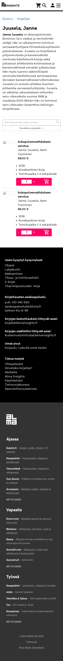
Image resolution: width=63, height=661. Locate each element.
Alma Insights (15, 376)
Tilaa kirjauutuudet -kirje (22, 286)
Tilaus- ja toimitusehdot (22, 277)
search (44, 5)
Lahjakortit (12, 269)
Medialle (11, 372)
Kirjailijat (23, 19)
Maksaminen (14, 273)
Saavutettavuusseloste (21, 388)
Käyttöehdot (14, 380)
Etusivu (7, 19)
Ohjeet (9, 265)
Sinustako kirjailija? (18, 368)
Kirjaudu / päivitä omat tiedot (26, 347)
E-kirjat (10, 282)
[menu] (59, 5)
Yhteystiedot (14, 364)
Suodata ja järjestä (30, 128)
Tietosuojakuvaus (17, 384)
